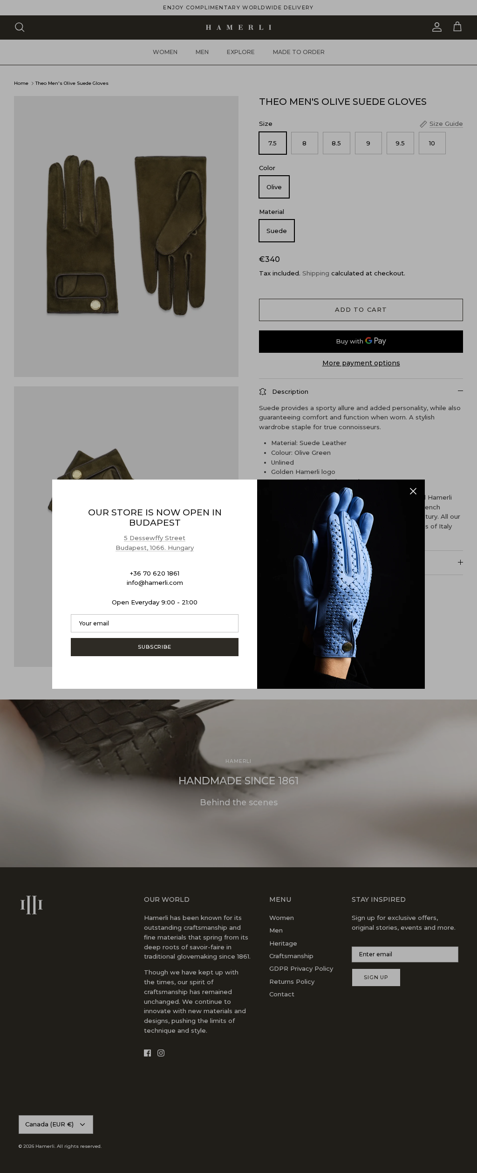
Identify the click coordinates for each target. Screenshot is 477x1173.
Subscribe (154, 647)
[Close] (413, 491)
